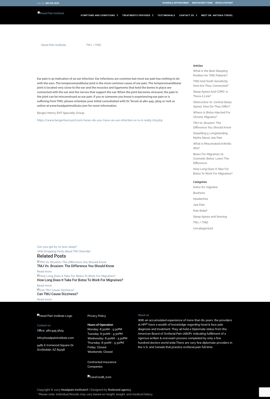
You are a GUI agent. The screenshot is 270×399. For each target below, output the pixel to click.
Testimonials (166, 15)
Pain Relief (200, 210)
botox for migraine (205, 187)
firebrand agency (119, 389)
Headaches (200, 198)
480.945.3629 (55, 330)
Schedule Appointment (175, 3)
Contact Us (186, 15)
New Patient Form (202, 3)
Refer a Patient (224, 3)
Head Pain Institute (53, 45)
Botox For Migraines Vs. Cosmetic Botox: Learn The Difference (211, 158)
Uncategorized (203, 228)
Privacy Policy (97, 315)
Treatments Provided (136, 15)
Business (199, 193)
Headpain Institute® (74, 389)
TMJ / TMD (93, 45)
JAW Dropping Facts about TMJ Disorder (64, 251)
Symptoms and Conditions (98, 15)
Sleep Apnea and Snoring (210, 216)
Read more (44, 271)
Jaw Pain (199, 204)
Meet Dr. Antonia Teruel (217, 15)
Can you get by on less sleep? (57, 246)
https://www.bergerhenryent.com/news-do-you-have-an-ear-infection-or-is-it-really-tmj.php (100, 120)
